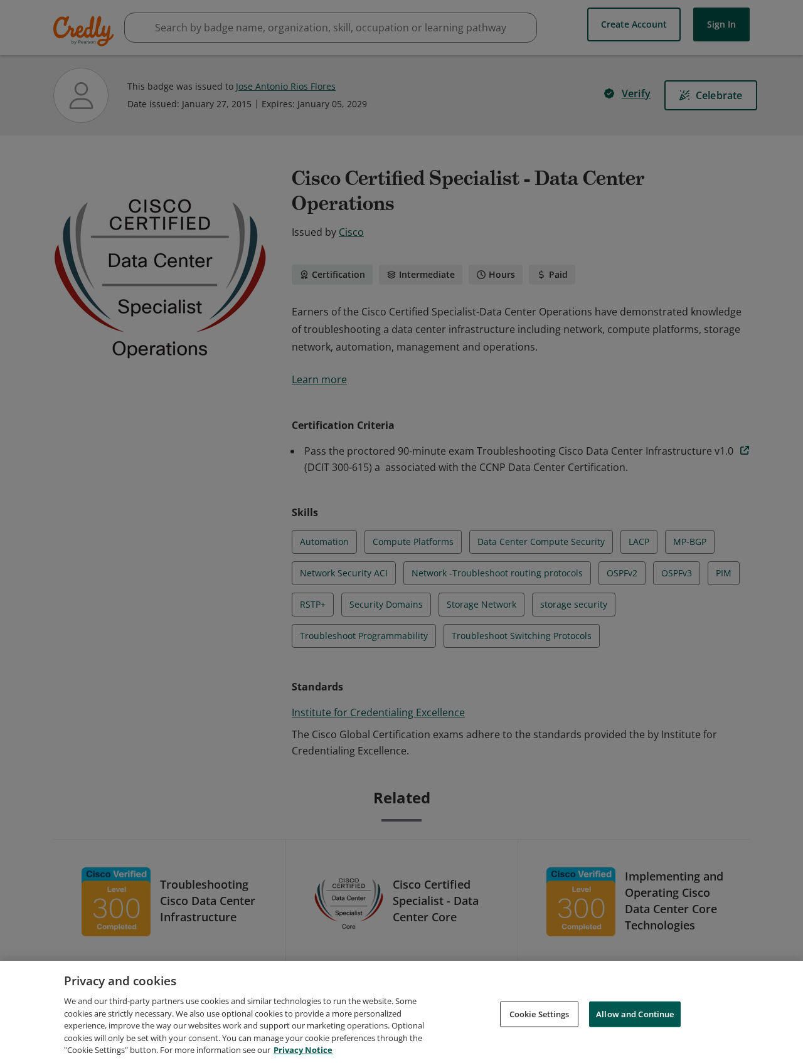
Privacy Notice (303, 1049)
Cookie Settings (539, 1013)
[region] (401, 1012)
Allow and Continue (635, 1013)
